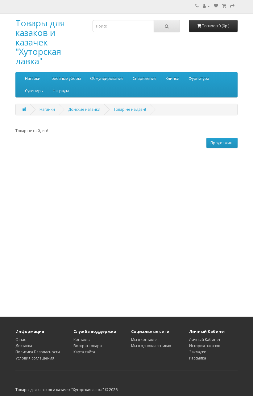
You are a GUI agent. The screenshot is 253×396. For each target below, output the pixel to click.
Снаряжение (144, 78)
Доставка (23, 345)
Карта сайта (84, 352)
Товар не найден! (130, 109)
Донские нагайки (84, 109)
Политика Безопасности (37, 352)
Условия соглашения (34, 358)
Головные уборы (65, 78)
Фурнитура (199, 78)
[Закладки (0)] (216, 6)
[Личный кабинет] (206, 6)
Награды (61, 90)
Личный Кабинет (204, 339)
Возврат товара (87, 345)
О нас (20, 339)
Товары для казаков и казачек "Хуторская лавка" (40, 42)
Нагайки (32, 78)
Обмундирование (106, 78)
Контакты (81, 339)
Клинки (172, 78)
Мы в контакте (144, 339)
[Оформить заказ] (232, 6)
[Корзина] (224, 6)
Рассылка (197, 358)
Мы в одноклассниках (151, 345)
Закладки (197, 352)
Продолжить (222, 142)
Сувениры (34, 90)
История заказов (204, 345)
